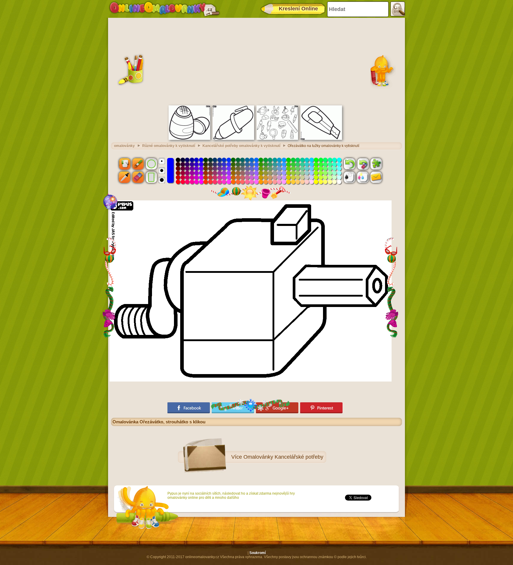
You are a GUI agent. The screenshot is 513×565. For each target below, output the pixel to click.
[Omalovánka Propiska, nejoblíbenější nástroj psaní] (233, 139)
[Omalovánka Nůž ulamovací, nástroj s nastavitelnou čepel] (321, 139)
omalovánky (124, 146)
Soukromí (257, 553)
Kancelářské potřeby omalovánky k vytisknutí (241, 146)
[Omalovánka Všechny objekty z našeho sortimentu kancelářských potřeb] (277, 139)
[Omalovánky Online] (164, 9)
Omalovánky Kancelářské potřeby (283, 457)
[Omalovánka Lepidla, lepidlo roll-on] (189, 139)
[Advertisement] (256, 60)
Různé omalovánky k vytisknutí (168, 146)
